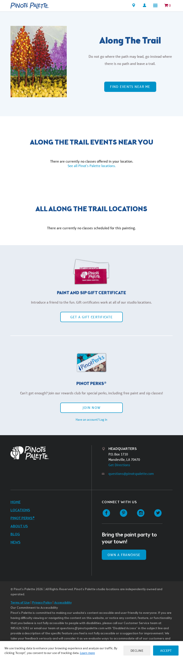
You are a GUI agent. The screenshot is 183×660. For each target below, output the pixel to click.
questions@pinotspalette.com (131, 474)
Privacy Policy (42, 603)
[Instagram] (140, 513)
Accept (165, 650)
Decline (137, 650)
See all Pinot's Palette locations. (92, 166)
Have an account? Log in (91, 419)
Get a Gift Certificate (91, 317)
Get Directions (119, 465)
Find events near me (130, 87)
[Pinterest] (123, 513)
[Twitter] (157, 513)
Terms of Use (20, 603)
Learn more (87, 653)
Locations (20, 510)
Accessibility (63, 603)
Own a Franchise (124, 555)
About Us (19, 526)
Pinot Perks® (22, 518)
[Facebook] (106, 513)
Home (15, 502)
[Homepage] (29, 5)
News (15, 542)
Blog (15, 534)
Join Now (91, 408)
